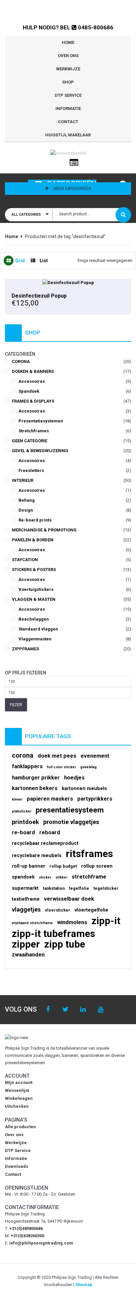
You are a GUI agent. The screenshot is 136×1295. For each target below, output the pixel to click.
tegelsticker (106, 888)
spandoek (23, 877)
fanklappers (27, 766)
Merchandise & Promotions (44, 529)
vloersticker (57, 910)
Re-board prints (34, 520)
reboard (49, 832)
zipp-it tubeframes (53, 933)
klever (17, 799)
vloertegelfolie (91, 910)
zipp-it (105, 920)
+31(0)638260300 (27, 1235)
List (44, 260)
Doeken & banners (33, 371)
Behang (26, 500)
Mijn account (18, 1082)
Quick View (68, 282)
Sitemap (83, 1284)
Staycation (25, 559)
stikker (61, 877)
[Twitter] (65, 1009)
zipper (26, 944)
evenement (95, 756)
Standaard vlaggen (38, 629)
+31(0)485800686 (26, 1228)
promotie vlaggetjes (71, 821)
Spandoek (28, 391)
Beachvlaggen (33, 619)
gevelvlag (88, 767)
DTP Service (68, 95)
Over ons (68, 55)
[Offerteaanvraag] (74, 163)
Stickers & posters (34, 569)
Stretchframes (33, 430)
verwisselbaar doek (69, 899)
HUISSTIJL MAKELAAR (68, 134)
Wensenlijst (17, 1090)
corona (22, 755)
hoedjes (74, 777)
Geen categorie (29, 440)
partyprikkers (94, 799)
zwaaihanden (28, 955)
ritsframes (89, 853)
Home (68, 42)
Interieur (22, 480)
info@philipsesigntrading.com (41, 1243)
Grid (20, 260)
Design (25, 510)
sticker (45, 877)
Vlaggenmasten (34, 638)
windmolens (72, 922)
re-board (23, 832)
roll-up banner (28, 866)
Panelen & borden (32, 539)
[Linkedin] (83, 1009)
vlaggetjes (26, 909)
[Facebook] (48, 1009)
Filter (16, 704)
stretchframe (89, 877)
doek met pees (57, 756)
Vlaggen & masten (33, 599)
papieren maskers (50, 799)
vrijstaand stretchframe (32, 923)
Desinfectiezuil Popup (39, 296)
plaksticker (21, 811)
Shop (68, 82)
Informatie (68, 108)
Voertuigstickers (35, 589)
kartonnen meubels (84, 788)
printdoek (25, 821)
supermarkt (25, 888)
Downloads (16, 1166)
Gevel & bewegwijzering (40, 450)
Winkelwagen (19, 1098)
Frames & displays (33, 401)
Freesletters (31, 470)
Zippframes (25, 648)
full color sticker (61, 767)
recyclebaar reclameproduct (45, 843)
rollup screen (97, 866)
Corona (21, 361)
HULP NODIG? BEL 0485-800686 (68, 27)
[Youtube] (100, 1009)
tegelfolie (79, 888)
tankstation (54, 888)
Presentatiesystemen (40, 420)
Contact (68, 121)
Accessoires (31, 381)
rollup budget (63, 866)
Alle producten (20, 1126)
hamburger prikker (36, 777)
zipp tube (64, 944)
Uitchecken (17, 1106)
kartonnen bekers (34, 788)
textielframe (26, 899)
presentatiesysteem (70, 810)
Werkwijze (68, 68)
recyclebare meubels (36, 855)
